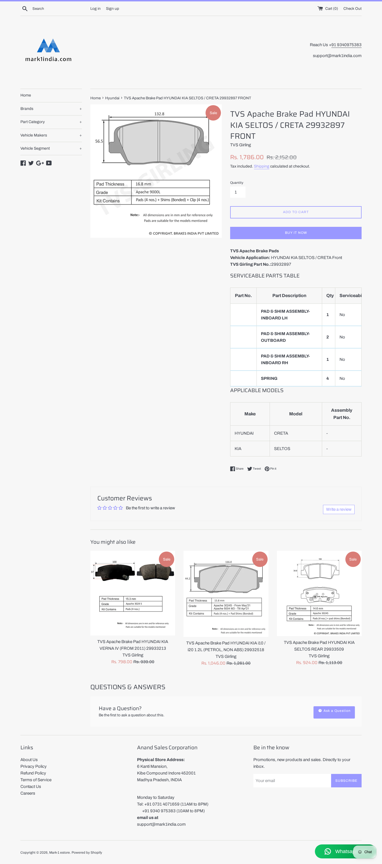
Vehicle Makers (51, 135)
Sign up (112, 8)
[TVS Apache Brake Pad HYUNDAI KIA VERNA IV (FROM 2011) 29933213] (132, 593)
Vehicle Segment (51, 148)
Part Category (51, 122)
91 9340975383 (346, 45)
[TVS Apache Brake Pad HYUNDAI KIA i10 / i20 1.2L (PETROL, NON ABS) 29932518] (225, 594)
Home (25, 95)
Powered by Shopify (87, 852)
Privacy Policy (33, 766)
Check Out (352, 8)
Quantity (236, 183)
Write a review (339, 509)
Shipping (261, 166)
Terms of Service (35, 780)
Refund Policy (33, 773)
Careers (27, 793)
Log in (95, 8)
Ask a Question (336, 711)
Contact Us (30, 786)
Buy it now (296, 233)
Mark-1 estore (59, 852)
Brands (51, 109)
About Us (29, 759)
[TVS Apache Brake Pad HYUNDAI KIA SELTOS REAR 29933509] (319, 593)
